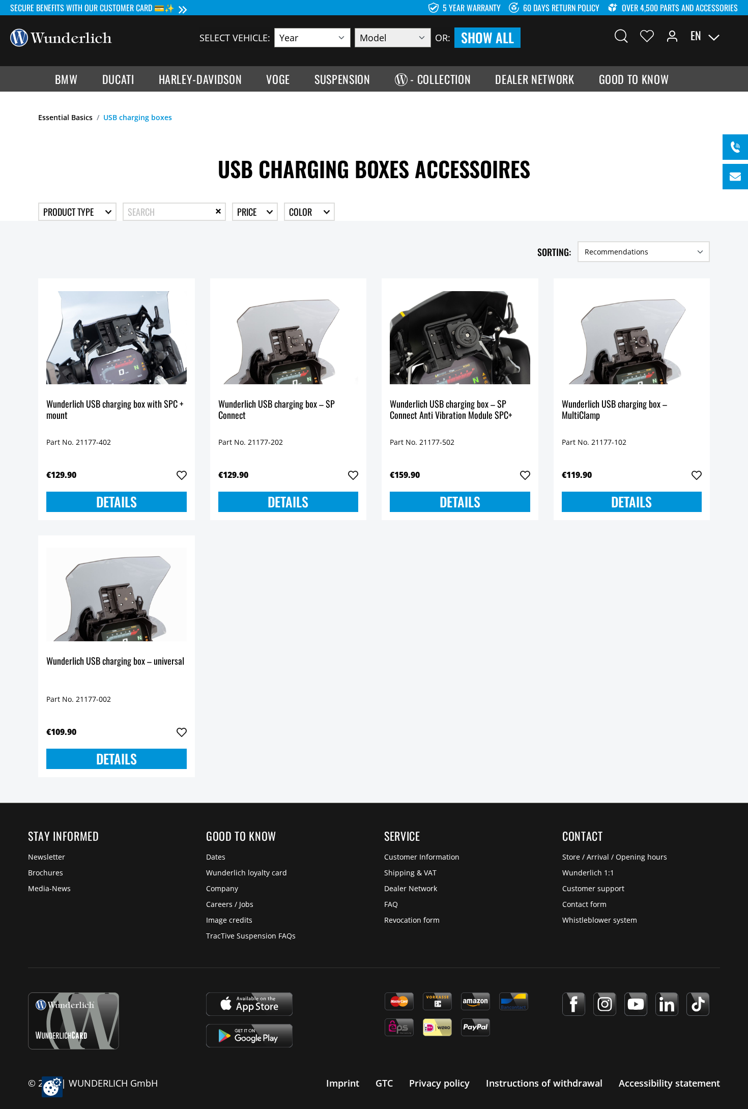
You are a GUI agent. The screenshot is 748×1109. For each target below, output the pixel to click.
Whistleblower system (599, 920)
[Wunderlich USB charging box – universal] (116, 594)
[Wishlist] (647, 35)
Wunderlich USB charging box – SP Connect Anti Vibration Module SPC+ (451, 410)
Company (222, 888)
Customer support (593, 888)
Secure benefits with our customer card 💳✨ (92, 8)
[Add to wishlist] (182, 475)
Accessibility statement (669, 1083)
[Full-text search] (621, 35)
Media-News (49, 888)
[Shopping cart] (732, 35)
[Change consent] (52, 1086)
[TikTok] (697, 1004)
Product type (69, 211)
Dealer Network (410, 888)
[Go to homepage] (61, 37)
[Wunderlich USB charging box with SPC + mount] (116, 337)
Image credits (229, 920)
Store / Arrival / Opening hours (614, 857)
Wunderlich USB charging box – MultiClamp (614, 410)
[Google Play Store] (249, 1035)
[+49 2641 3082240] (735, 147)
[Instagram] (604, 1004)
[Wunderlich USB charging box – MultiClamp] (632, 337)
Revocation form (412, 920)
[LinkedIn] (666, 1004)
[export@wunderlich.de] (735, 176)
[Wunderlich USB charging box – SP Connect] (288, 337)
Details (116, 501)
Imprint (342, 1083)
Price (247, 211)
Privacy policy (439, 1083)
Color (301, 211)
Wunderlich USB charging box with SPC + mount (114, 410)
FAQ (391, 904)
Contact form (584, 904)
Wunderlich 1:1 (588, 872)
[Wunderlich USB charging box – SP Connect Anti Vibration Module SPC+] (460, 337)
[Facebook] (573, 1004)
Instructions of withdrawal (544, 1083)
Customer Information (421, 857)
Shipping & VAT (410, 872)
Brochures (45, 872)
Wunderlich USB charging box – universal (115, 661)
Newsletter (46, 857)
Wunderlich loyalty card (246, 872)
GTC (384, 1083)
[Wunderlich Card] (73, 1020)
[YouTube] (635, 1004)
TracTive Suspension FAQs (251, 936)
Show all (487, 37)
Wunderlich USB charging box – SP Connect (276, 410)
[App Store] (249, 1004)
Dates (215, 857)
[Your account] (672, 35)
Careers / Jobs (229, 904)
